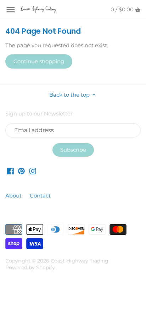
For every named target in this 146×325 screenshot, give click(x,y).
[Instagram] (32, 170)
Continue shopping (38, 61)
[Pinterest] (21, 170)
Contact (40, 195)
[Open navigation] (10, 9)
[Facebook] (10, 170)
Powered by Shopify (30, 267)
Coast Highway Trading (79, 261)
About (14, 195)
